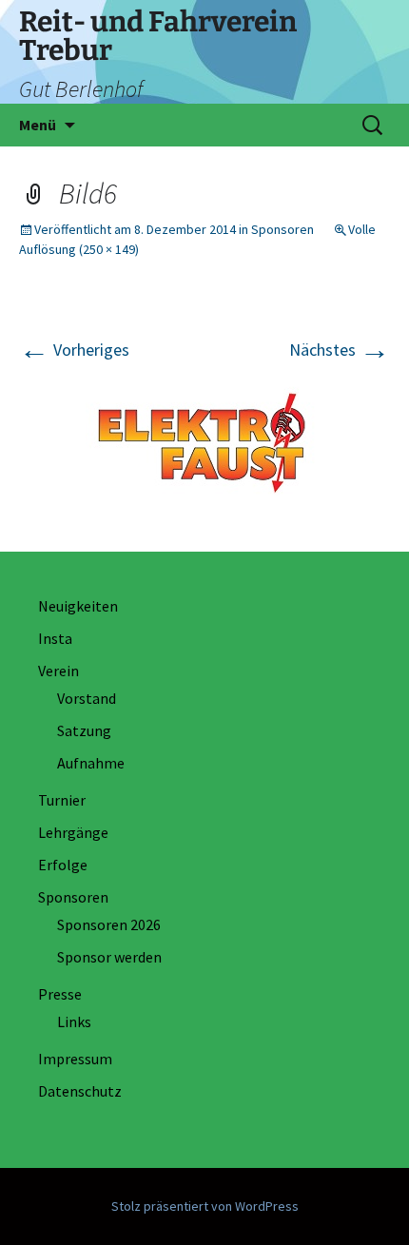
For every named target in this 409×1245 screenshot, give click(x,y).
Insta (55, 638)
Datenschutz (80, 1090)
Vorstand (86, 698)
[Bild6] (204, 441)
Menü (37, 124)
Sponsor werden (109, 956)
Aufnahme (91, 762)
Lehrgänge (73, 832)
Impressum (75, 1058)
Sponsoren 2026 (109, 924)
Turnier (62, 799)
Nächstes (339, 349)
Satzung (84, 730)
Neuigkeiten (78, 605)
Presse (60, 993)
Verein (58, 670)
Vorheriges (74, 349)
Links (74, 1021)
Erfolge (63, 864)
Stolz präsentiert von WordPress (205, 1206)
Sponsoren (282, 229)
